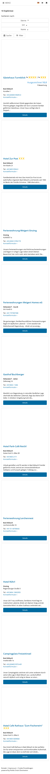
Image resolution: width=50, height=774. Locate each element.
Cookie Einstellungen (25, 768)
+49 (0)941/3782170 (13, 241)
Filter (20, 35)
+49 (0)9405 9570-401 (14, 664)
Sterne (24, 20)
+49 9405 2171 (11, 457)
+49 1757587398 (12, 313)
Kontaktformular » (10, 97)
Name (23, 29)
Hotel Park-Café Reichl (15, 446)
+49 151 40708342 (12, 528)
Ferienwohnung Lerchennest (18, 518)
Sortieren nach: (7, 16)
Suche (9, 35)
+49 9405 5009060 (12, 739)
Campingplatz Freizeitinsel (17, 653)
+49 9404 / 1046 (12, 385)
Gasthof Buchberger (13, 374)
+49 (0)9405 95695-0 (13, 95)
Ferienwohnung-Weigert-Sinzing (20, 230)
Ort (23, 25)
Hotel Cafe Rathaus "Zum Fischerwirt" (23, 725)
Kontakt (4, 768)
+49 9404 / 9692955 (13, 592)
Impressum (12, 768)
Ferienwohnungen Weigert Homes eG (22, 302)
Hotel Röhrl (9, 581)
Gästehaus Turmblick (14, 77)
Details (25, 115)
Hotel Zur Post (11, 158)
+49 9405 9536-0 (12, 169)
